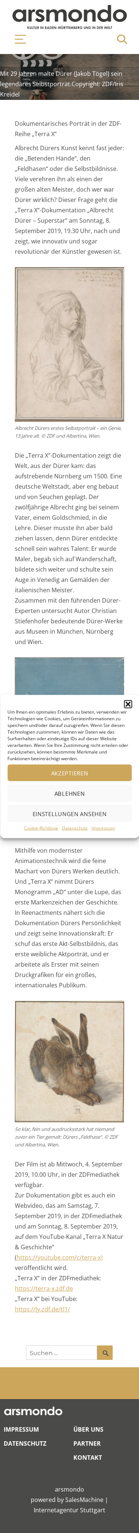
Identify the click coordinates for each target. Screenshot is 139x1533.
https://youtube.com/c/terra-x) (60, 1257)
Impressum (103, 828)
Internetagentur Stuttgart (69, 1510)
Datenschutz (75, 828)
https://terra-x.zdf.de (44, 1288)
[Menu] (16, 39)
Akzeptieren (69, 772)
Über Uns (88, 1429)
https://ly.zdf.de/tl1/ (42, 1309)
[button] (128, 704)
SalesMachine (84, 1500)
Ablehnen (69, 793)
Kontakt (87, 1457)
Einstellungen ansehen (70, 813)
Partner (87, 1443)
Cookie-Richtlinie (41, 828)
